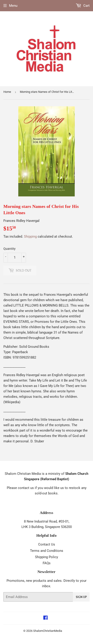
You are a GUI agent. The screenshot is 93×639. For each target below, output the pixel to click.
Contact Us (46, 544)
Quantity (9, 248)
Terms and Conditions (46, 551)
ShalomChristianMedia (47, 630)
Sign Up (81, 597)
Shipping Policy (46, 557)
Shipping (30, 236)
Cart (86, 6)
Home (7, 91)
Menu (13, 6)
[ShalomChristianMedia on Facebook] (45, 618)
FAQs (47, 563)
